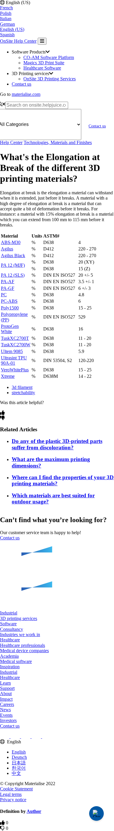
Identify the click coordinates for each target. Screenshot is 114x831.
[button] (8, 612)
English (19, 751)
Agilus (7, 248)
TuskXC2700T (15, 338)
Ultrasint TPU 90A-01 (14, 360)
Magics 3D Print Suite (43, 62)
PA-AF (7, 281)
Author (34, 811)
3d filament (22, 387)
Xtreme (8, 376)
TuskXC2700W (15, 344)
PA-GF (7, 288)
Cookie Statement (16, 788)
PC (4, 294)
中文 (16, 773)
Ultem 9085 (12, 351)
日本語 (19, 762)
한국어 (19, 768)
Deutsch (19, 757)
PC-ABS (9, 301)
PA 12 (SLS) (13, 275)
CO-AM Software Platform (48, 57)
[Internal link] (57, 576)
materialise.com (26, 94)
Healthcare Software (42, 67)
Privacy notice (13, 799)
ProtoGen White (10, 329)
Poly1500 (10, 307)
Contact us (21, 84)
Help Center (11, 142)
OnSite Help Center (18, 41)
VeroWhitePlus (15, 369)
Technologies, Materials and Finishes (58, 142)
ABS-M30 (10, 242)
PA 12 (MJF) (13, 265)
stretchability (23, 392)
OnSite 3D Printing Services (49, 78)
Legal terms (11, 794)
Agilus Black (13, 255)
